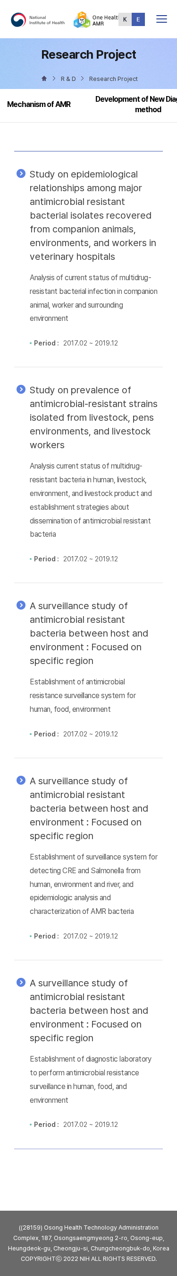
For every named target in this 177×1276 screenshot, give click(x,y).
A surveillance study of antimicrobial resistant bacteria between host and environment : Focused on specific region (89, 633)
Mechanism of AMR (38, 104)
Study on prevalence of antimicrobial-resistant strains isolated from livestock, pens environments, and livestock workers (94, 417)
